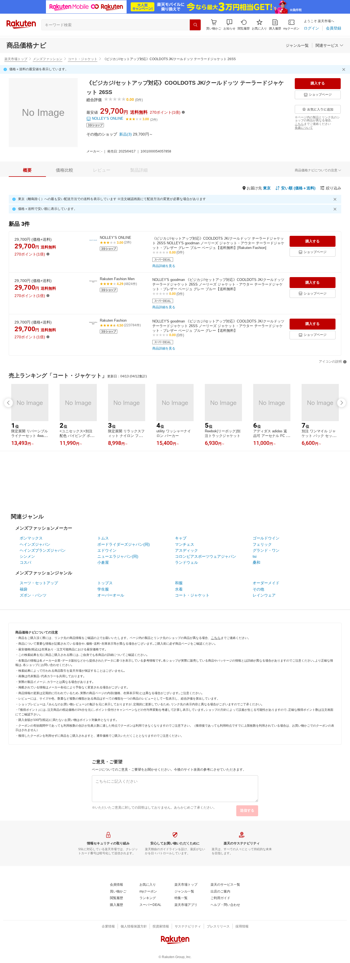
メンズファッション (47, 59)
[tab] (27, 170)
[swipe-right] (341, 402)
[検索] (195, 24)
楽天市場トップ (15, 59)
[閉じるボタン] (344, 69)
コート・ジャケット (82, 59)
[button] (229, 24)
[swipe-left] (8, 402)
